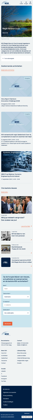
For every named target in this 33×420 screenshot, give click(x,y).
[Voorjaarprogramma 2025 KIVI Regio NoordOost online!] (5, 262)
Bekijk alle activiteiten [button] (7, 70)
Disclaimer (6, 398)
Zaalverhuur (4, 358)
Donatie (19, 363)
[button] (21, 3)
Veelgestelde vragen (22, 360)
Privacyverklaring (7, 395)
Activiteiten (4, 355)
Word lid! (5, 33)
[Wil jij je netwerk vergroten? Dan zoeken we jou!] (16, 205)
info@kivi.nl (24, 345)
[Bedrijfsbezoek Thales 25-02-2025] (5, 249)
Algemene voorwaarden (9, 392)
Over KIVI (3, 353)
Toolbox (5, 405)
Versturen (8, 323)
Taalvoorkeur (6, 293)
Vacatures (4, 360)
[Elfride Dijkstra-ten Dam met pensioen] (5, 236)
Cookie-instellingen (8, 402)
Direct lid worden (21, 353)
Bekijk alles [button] (4, 192)
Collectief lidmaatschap (23, 358)
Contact (3, 363)
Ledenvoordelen (21, 355)
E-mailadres (6, 301)
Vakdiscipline (6, 309)
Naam (5, 285)
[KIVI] (6, 2)
